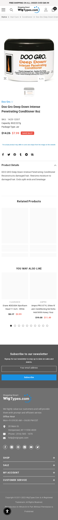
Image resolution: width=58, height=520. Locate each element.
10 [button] (47, 326)
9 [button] (43, 326)
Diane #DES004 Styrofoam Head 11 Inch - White (15, 307)
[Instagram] (12, 447)
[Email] (32, 154)
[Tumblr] (20, 154)
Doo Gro (6, 101)
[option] (29, 3)
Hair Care (14, 17)
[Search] (11, 10)
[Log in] (46, 9)
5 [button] (27, 326)
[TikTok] (25, 447)
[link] (15, 250)
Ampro (43, 302)
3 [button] (19, 326)
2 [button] (15, 326)
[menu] (3, 10)
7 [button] (35, 326)
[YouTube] (31, 447)
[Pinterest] (14, 154)
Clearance (14, 302)
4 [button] (23, 326)
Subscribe (29, 377)
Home (4, 17)
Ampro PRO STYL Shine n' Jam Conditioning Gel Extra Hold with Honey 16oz (43, 309)
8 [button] (39, 326)
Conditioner (27, 17)
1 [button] (11, 326)
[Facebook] (3, 154)
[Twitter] (8, 154)
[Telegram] (26, 154)
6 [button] (31, 326)
